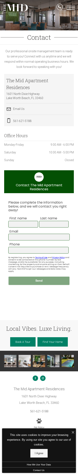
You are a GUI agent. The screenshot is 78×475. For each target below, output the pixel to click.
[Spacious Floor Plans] (25, 361)
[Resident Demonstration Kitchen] (10, 361)
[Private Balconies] (53, 361)
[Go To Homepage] (15, 9)
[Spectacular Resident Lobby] (39, 361)
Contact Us (39, 470)
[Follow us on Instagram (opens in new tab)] (43, 378)
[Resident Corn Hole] (68, 361)
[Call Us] (60, 8)
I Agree (39, 453)
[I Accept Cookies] (73, 432)
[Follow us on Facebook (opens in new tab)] (35, 378)
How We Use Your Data (39, 464)
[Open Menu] (71, 8)
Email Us (18, 108)
